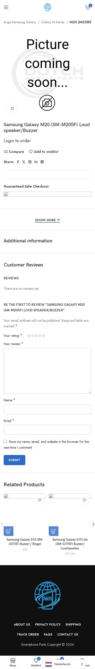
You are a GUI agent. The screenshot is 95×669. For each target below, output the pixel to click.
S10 (25, 550)
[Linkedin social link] (36, 162)
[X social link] (23, 162)
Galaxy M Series (53, 22)
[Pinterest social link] (30, 162)
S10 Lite (70, 554)
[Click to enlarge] (12, 108)
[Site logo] (47, 6)
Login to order (17, 141)
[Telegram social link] (42, 162)
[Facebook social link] (17, 162)
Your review (13, 344)
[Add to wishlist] (39, 500)
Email (9, 420)
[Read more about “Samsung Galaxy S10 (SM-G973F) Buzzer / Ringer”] (8, 531)
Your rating (13, 336)
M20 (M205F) (80, 22)
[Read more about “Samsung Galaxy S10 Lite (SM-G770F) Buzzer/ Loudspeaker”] (53, 531)
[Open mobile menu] (6, 7)
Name (9, 400)
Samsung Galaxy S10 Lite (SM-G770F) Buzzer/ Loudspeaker (70, 544)
